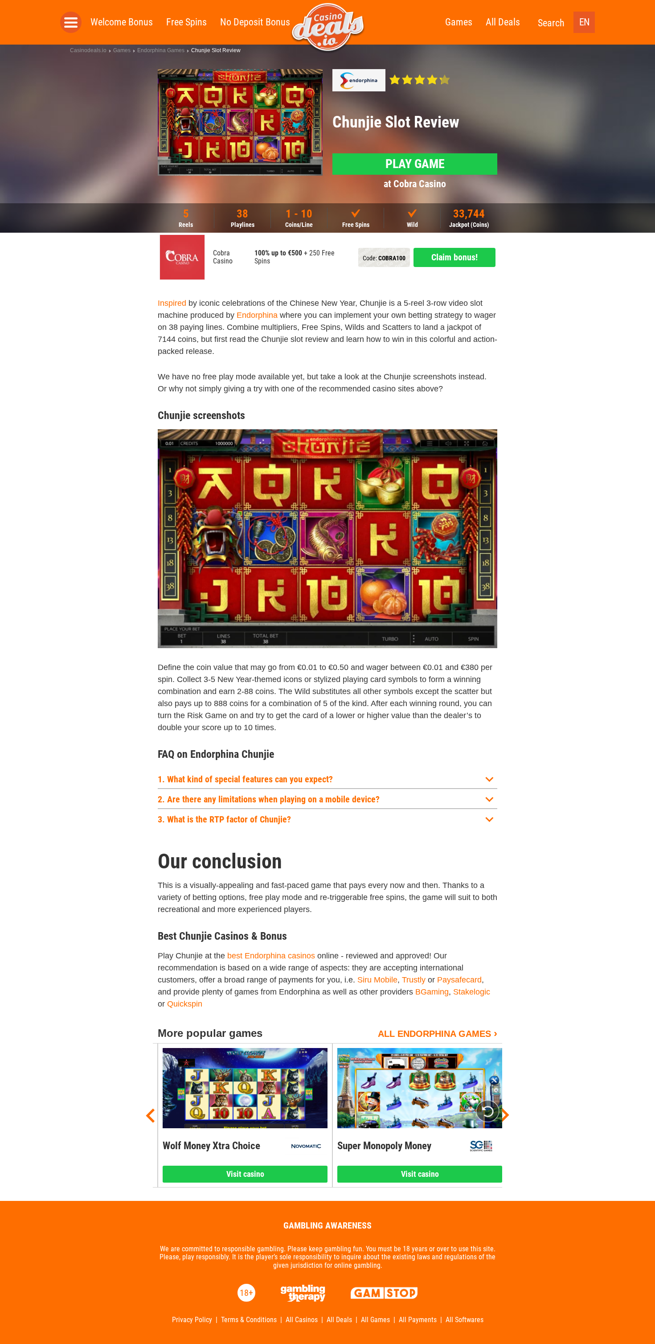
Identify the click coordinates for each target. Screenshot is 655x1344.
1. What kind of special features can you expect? (245, 779)
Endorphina (257, 315)
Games (458, 22)
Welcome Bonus (121, 22)
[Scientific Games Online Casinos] (481, 1146)
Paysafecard (459, 979)
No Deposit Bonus (255, 22)
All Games (375, 1320)
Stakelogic (471, 991)
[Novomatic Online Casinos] (306, 1146)
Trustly (414, 979)
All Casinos (302, 1320)
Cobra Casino (223, 257)
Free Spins (186, 22)
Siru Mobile (377, 979)
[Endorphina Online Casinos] (358, 80)
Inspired (172, 303)
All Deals (503, 22)
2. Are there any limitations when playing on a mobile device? (269, 799)
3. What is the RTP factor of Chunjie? (224, 819)
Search (551, 23)
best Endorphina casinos (271, 955)
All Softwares (464, 1320)
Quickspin (184, 1003)
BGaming (432, 991)
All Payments (418, 1320)
